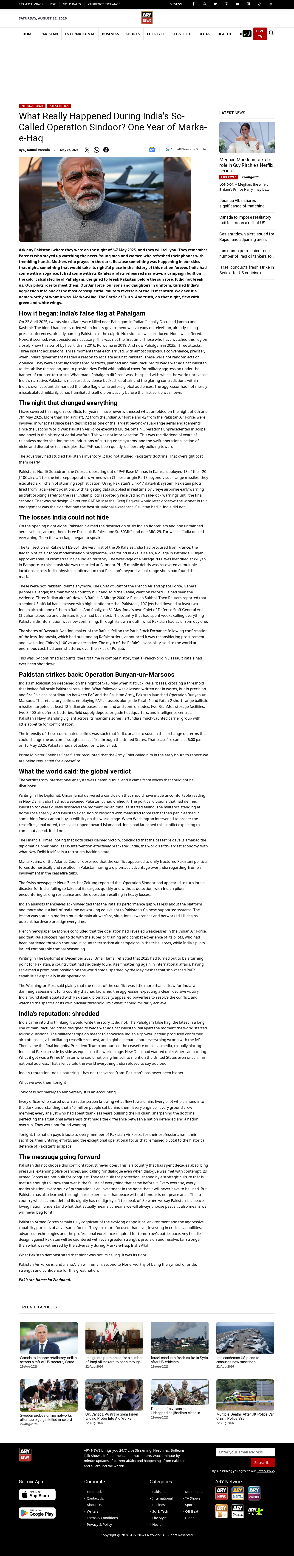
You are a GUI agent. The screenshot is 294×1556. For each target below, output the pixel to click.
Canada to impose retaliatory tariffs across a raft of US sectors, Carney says (245, 222)
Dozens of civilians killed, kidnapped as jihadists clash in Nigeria (175, 1413)
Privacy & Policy (99, 1524)
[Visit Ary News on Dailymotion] (248, 4)
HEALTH (224, 33)
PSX (53, 4)
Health (157, 1524)
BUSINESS (110, 33)
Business (159, 1504)
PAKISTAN (49, 33)
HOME (28, 33)
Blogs (189, 1517)
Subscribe (262, 1462)
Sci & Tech (160, 1511)
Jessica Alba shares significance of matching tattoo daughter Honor (242, 206)
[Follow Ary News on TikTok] (259, 4)
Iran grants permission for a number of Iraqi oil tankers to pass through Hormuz (245, 256)
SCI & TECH (181, 33)
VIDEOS (176, 4)
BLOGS (204, 33)
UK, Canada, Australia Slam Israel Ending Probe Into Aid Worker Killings (111, 1418)
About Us (94, 1504)
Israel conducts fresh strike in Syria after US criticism (179, 1360)
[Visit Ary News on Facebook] (193, 4)
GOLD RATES (72, 4)
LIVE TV (260, 33)
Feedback (94, 1491)
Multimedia (194, 1491)
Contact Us (95, 1498)
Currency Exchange (104, 4)
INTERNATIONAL (80, 33)
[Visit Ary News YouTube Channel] (237, 4)
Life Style (159, 1517)
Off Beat (191, 1511)
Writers (92, 1511)
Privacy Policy (266, 1471)
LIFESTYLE (156, 33)
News (232, 112)
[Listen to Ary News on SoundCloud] (270, 4)
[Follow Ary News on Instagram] (226, 4)
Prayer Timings (31, 4)
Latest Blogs (58, 106)
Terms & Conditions (102, 1517)
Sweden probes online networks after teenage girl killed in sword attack (46, 1419)
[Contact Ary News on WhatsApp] (204, 4)
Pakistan (159, 1491)
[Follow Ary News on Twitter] (215, 4)
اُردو (247, 33)
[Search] (271, 33)
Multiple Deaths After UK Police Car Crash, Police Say (245, 1416)
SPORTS (133, 33)
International (32, 106)
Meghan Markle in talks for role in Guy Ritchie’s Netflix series (246, 165)
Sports (190, 1504)
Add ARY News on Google (188, 149)
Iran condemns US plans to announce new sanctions (237, 1360)
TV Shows (192, 1498)
